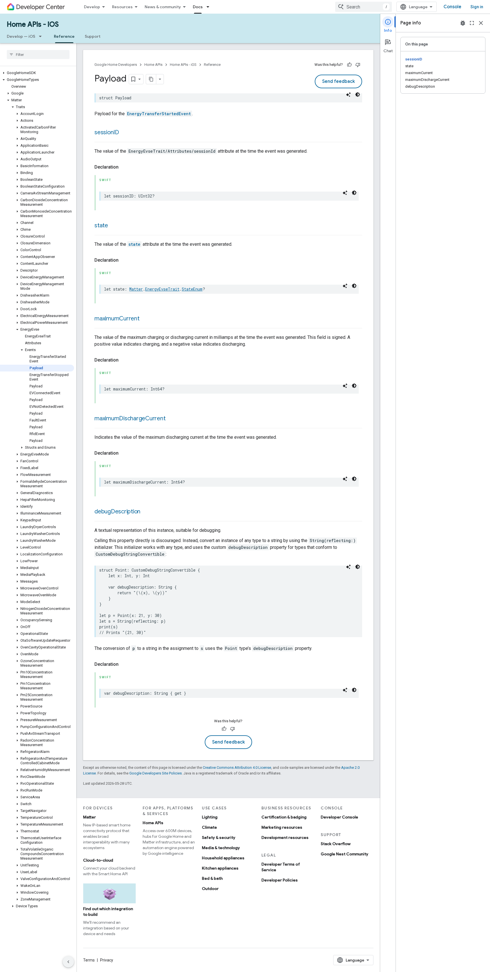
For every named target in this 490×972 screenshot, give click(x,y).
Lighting (209, 817)
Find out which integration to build (108, 911)
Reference (64, 36)
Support (92, 36)
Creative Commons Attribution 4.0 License (237, 767)
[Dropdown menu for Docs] (209, 7)
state (101, 225)
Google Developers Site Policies (155, 773)
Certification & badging (284, 817)
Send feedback (338, 81)
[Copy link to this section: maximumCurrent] (145, 319)
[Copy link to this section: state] (113, 225)
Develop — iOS (21, 36)
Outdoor (210, 888)
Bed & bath (212, 878)
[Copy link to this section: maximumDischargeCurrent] (171, 418)
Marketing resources (281, 827)
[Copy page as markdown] (151, 79)
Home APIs (153, 64)
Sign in (476, 7)
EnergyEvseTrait (162, 289)
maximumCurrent (117, 318)
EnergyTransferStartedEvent (159, 113)
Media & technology (221, 847)
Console (452, 7)
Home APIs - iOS (33, 24)
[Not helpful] (358, 64)
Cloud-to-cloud (98, 860)
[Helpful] (349, 64)
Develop (92, 6)
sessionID (106, 132)
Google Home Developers (115, 64)
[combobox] (363, 7)
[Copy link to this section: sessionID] (124, 132)
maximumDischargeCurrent (130, 418)
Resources (122, 6)
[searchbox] (38, 54)
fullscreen (471, 23)
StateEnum (192, 289)
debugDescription (117, 511)
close (481, 23)
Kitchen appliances (220, 868)
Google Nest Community (344, 853)
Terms (89, 960)
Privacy (106, 960)
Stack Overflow (335, 843)
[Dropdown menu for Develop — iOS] (42, 36)
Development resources (285, 837)
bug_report (462, 23)
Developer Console (339, 817)
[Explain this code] (348, 94)
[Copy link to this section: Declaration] (124, 167)
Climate (209, 827)
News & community (163, 6)
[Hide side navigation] (68, 961)
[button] (37, 73)
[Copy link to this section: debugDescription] (146, 512)
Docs (198, 6)
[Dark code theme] (357, 94)
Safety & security (218, 837)
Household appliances (223, 857)
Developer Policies (279, 880)
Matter (136, 289)
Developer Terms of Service (280, 867)
